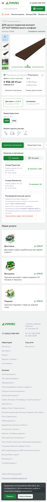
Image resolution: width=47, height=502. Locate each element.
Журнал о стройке (9, 359)
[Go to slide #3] (5, 62)
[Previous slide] (14, 52)
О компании (7, 363)
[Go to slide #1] (5, 46)
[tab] (13, 158)
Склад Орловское (13, 180)
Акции (4, 355)
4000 (14, 121)
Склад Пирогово (12, 165)
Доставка (6, 351)
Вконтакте (29, 346)
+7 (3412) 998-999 (10, 333)
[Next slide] (42, 52)
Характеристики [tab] (34, 145)
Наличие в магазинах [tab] (13, 145)
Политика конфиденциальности (14, 478)
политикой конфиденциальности (18, 491)
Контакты (6, 346)
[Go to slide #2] (5, 54)
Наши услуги (9, 225)
